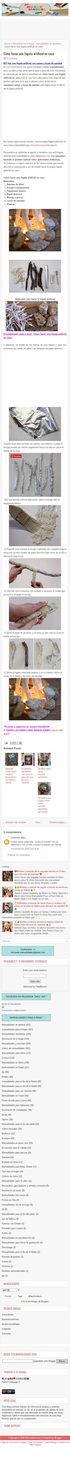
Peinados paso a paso (12, 1228)
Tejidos (5, 1119)
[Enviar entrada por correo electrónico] (6, 743)
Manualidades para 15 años (15, 1181)
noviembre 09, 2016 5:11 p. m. (25, 849)
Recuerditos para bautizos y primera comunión (24, 1185)
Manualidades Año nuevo (13, 1195)
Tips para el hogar (10, 1171)
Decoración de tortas (11, 1190)
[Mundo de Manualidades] (3, 1007)
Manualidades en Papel (13, 1067)
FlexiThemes (14, 1442)
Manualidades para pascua (14, 1152)
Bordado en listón (10, 1162)
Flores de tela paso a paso (14, 1100)
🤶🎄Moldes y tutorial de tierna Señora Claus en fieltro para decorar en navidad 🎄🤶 (38, 923)
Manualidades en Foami (13, 1095)
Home (7, 43)
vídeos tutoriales (9, 1129)
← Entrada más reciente (14, 822)
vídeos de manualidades (13, 1048)
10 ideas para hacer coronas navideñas (44, 773)
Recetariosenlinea (10, 1319)
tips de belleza (8, 1219)
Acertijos (6, 1138)
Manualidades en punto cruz (15, 1143)
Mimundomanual (33, 1438)
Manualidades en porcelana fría (16, 1238)
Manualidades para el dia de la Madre (19, 1252)
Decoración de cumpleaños (14, 1110)
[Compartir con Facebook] (20, 743)
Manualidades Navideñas (13, 1034)
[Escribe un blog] (14, 743)
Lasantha (39, 1442)
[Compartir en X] (17, 743)
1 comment (12, 58)
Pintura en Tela (9, 1200)
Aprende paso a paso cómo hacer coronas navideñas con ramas (44, 805)
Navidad (5, 1157)
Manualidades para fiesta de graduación (20, 1242)
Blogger (44, 1301)
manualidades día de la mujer (15, 1204)
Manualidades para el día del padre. (18, 1214)
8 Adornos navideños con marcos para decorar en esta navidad (27, 776)
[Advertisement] (28, 29)
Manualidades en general (48, 43)
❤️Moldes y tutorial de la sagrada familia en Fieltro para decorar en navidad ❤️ (40, 872)
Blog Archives (35, 1296)
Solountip (6, 1333)
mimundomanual (14, 67)
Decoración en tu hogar (23, 43)
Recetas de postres (11, 1256)
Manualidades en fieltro (13, 1062)
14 (3, 1209)
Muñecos (6, 1133)
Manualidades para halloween (15, 1105)
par (3, 1275)
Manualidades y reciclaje (13, 1043)
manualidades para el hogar (15, 1029)
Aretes (5, 1233)
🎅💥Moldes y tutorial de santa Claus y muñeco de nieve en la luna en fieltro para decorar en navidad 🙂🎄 (41, 906)
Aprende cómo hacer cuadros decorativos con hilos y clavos (10, 776)
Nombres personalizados (13, 1271)
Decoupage (7, 1247)
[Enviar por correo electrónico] (11, 743)
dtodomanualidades (11, 1324)
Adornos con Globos (11, 1223)
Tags (20, 1296)
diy (3, 1072)
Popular (8, 1296)
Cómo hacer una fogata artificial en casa (29, 53)
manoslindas (8, 1314)
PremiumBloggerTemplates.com (57, 1442)
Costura (5, 1058)
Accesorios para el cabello (14, 1148)
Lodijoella (6, 1329)
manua (5, 1261)
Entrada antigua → (58, 822)
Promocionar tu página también (14, 1010)
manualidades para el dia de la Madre (19, 1081)
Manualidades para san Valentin (17, 1091)
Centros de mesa (10, 1176)
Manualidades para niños (13, 1053)
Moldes (5, 1077)
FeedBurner (41, 986)
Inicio (37, 822)
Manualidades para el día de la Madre (19, 1086)
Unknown (15, 837)
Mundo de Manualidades (11, 1004)
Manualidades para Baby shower (17, 1166)
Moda (4, 1114)
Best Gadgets (35, 1445)
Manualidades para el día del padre (18, 1124)
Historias (6, 1266)
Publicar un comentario (18, 855)
